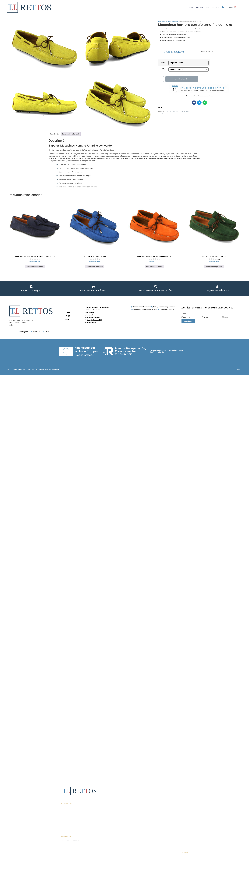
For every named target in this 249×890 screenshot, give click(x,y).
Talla (163, 69)
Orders (63, 809)
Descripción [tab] (54, 134)
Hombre (186, 317)
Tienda (190, 7)
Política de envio (90, 323)
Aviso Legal (89, 315)
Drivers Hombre (175, 21)
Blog (207, 7)
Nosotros (199, 7)
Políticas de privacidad (92, 317)
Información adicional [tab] (70, 134)
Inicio (159, 21)
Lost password (66, 826)
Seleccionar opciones (35, 267)
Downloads (65, 813)
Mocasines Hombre (166, 21)
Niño (226, 317)
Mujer (206, 317)
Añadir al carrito (181, 79)
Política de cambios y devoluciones (97, 307)
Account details (67, 822)
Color (163, 62)
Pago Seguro (89, 312)
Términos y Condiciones (93, 310)
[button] (194, 102)
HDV (238, 369)
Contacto (215, 7)
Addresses (65, 817)
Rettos (164, 114)
